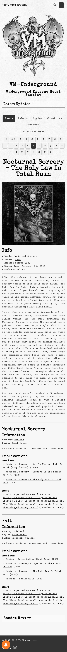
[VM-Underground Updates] (6, 644)
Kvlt (18, 260)
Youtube (30, 538)
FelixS (21, 269)
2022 (27, 263)
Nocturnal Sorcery (25, 256)
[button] (61, 5)
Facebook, (18, 538)
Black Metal (19, 443)
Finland (19, 440)
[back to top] (61, 629)
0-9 (13, 139)
